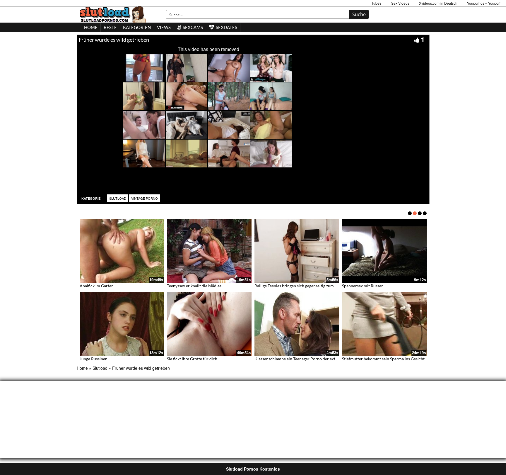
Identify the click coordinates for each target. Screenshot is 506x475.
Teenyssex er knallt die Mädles (194, 285)
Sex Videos (400, 3)
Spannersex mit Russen (363, 285)
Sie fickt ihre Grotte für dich (192, 358)
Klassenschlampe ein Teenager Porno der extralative (301, 358)
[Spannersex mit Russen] (384, 251)
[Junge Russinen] (122, 324)
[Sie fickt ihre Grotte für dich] (209, 324)
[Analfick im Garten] (122, 251)
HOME (91, 27)
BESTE (110, 27)
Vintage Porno (144, 198)
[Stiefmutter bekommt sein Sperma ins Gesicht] (384, 324)
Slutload (117, 198)
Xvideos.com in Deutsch (438, 3)
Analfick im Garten (97, 285)
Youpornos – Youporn (484, 3)
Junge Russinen (93, 358)
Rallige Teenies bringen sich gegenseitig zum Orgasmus (303, 285)
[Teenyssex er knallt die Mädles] (209, 251)
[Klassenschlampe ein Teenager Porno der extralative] (296, 324)
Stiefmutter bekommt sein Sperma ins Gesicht (383, 358)
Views (164, 27)
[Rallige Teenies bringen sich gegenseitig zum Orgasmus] (296, 251)
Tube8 (377, 3)
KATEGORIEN (137, 27)
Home (82, 368)
